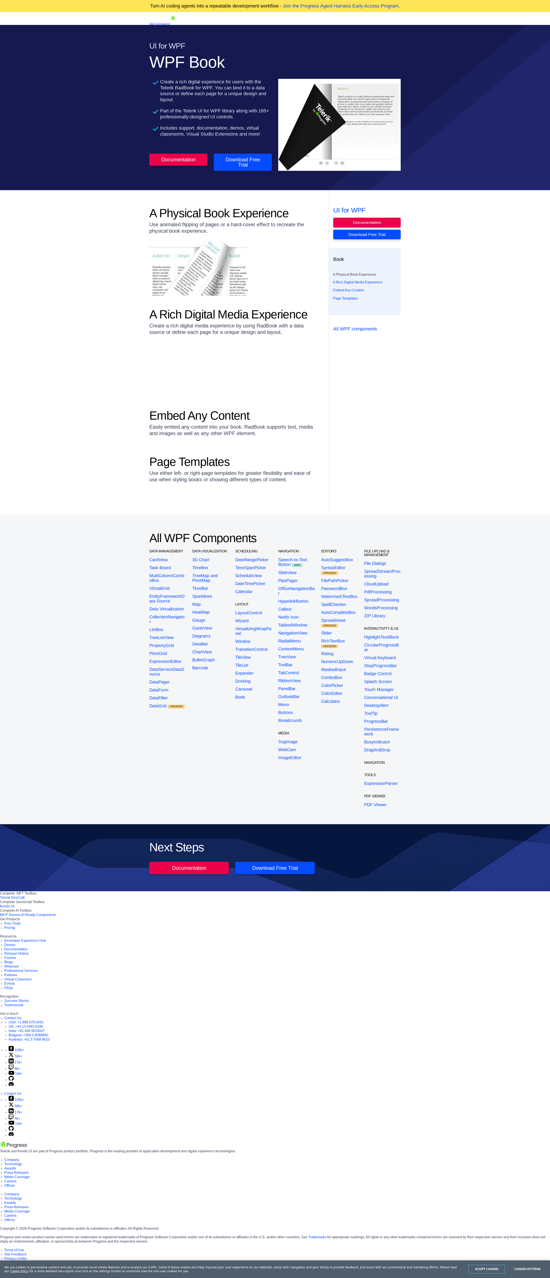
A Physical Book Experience (354, 274)
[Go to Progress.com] (14, 1147)
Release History (16, 953)
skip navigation (159, 24)
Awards (10, 1168)
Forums (10, 958)
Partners (10, 975)
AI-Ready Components (38, 915)
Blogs (8, 962)
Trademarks (317, 1237)
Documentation (178, 159)
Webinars (11, 966)
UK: (26, 1026)
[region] (275, 1269)
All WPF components (355, 329)
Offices (9, 1185)
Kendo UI (7, 906)
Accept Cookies (486, 1269)
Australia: (29, 1039)
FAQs (8, 988)
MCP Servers (10, 915)
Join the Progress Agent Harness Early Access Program (341, 6)
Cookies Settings (527, 1269)
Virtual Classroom (18, 979)
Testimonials (13, 1005)
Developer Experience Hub (25, 940)
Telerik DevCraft (12, 897)
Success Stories (16, 1001)
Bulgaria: (28, 1035)
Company (11, 1160)
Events (9, 983)
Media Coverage (17, 1177)
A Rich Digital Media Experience (357, 282)
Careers (10, 1181)
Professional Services (21, 970)
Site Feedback (15, 1254)
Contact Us (12, 1018)
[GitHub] (11, 1080)
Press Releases (16, 1172)
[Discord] (11, 1085)
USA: (26, 1022)
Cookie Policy (19, 1271)
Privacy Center (15, 1258)
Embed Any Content (348, 290)
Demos (9, 945)
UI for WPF (349, 210)
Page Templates (345, 298)
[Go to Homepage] (173, 24)
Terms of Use (14, 1250)
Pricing (9, 927)
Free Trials (12, 923)
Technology (13, 1164)
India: (27, 1031)
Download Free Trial (243, 162)
